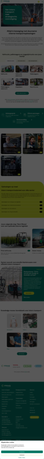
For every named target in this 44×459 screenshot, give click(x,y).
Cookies (20, 457)
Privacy (23, 457)
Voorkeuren (22, 455)
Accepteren (22, 451)
